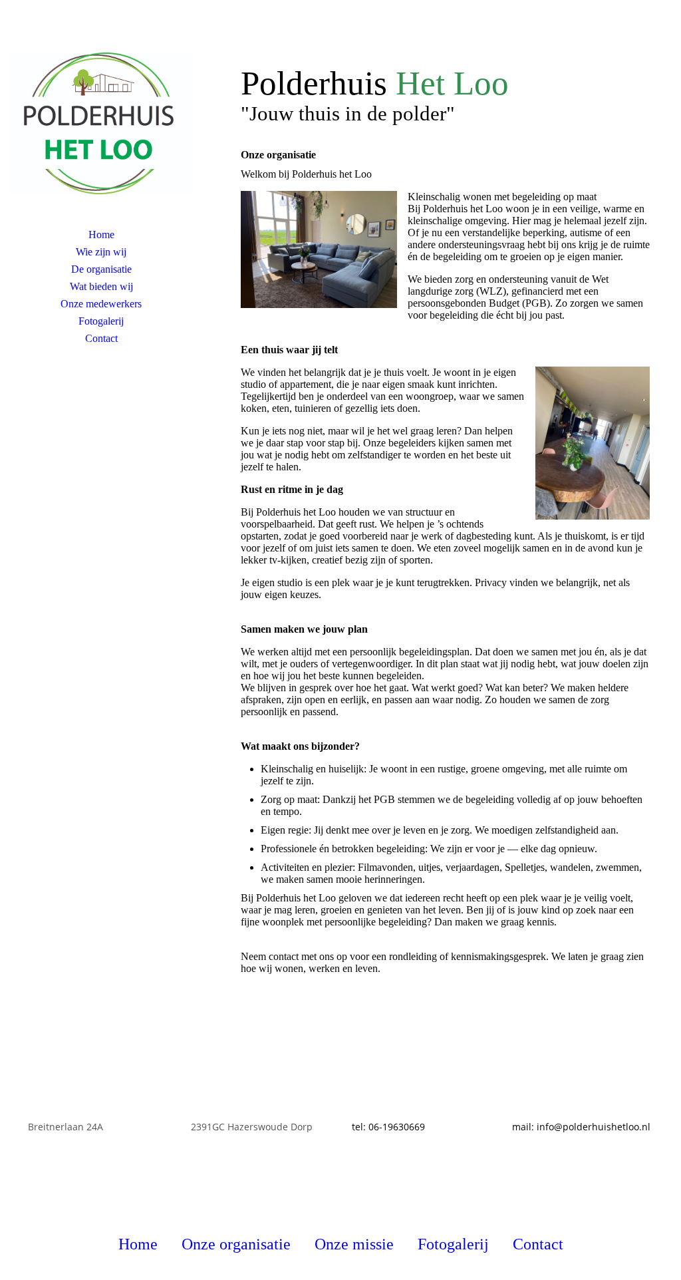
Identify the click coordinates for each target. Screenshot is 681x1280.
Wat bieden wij (101, 286)
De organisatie (101, 269)
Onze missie (354, 1244)
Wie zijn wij (101, 251)
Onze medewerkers (101, 303)
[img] (101, 123)
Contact (101, 338)
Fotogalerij (101, 321)
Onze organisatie (236, 1244)
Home (101, 234)
